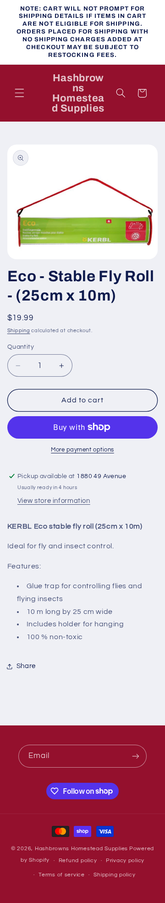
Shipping (18, 330)
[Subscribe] (135, 756)
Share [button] (26, 666)
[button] (19, 93)
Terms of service (61, 874)
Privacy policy (125, 860)
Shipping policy (114, 874)
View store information (53, 500)
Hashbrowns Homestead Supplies (81, 848)
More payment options (82, 450)
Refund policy (78, 860)
